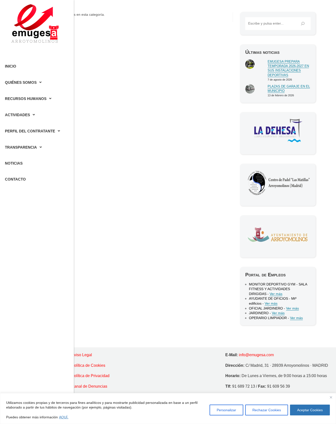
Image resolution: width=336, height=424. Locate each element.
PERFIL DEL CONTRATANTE (30, 131)
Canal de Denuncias (89, 386)
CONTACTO (15, 179)
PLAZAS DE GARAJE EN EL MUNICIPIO (289, 89)
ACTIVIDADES (17, 115)
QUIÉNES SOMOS (21, 82)
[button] (37, 82)
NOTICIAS (14, 163)
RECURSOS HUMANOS (25, 99)
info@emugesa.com (256, 355)
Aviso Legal (81, 355)
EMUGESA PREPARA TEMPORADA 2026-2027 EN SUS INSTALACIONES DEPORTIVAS (288, 68)
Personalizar (226, 410)
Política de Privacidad (90, 376)
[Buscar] (303, 23)
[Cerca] (331, 397)
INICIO (10, 66)
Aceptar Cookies (310, 410)
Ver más (276, 294)
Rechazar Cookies (266, 410)
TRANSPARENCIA (21, 147)
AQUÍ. (63, 417)
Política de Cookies (88, 365)
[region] (168, 408)
